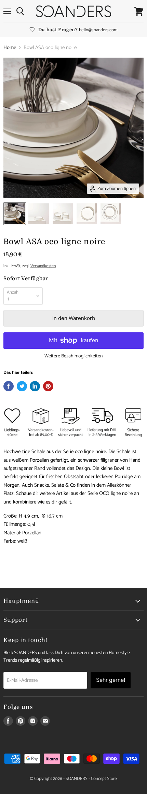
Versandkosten (43, 266)
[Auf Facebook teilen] (8, 386)
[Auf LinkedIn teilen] (35, 386)
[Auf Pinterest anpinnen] (48, 386)
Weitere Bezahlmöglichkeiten (73, 356)
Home (9, 47)
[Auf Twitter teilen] (22, 386)
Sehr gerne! (110, 680)
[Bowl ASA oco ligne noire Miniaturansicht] (15, 214)
